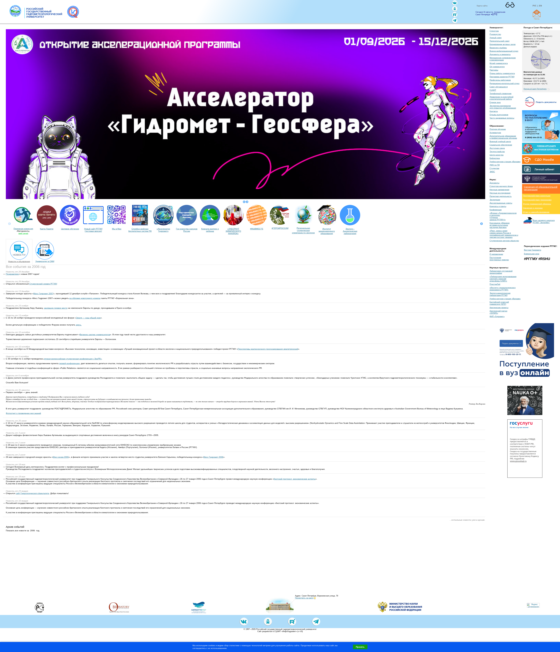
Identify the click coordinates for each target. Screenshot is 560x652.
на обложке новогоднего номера (84, 298)
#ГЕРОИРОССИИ (280, 228)
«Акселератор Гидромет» (163, 230)
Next (247, 202)
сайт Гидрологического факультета (32, 493)
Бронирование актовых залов (503, 44)
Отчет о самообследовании (536, 212)
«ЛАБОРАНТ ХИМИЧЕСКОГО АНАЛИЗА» (233, 231)
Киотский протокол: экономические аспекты (295, 479)
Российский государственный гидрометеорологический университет (286, 629)
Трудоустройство (497, 151)
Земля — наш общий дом (88, 318)
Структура (494, 31)
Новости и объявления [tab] (19, 261)
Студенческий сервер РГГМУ (43, 284)
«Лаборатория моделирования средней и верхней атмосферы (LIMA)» (503, 278)
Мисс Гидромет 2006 (213, 457)
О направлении (496, 254)
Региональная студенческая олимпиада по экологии (303, 230)
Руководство (495, 34)
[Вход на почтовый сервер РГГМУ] (537, 13)
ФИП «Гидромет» (497, 316)
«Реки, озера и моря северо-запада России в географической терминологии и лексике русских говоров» (504, 234)
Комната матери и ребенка (210, 230)
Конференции (496, 210)
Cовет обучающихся (499, 87)
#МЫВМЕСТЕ (256, 229)
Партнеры (494, 70)
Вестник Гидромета (532, 250)
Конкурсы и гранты (498, 206)
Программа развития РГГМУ (502, 77)
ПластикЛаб (495, 284)
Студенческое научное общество (504, 241)
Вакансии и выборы (498, 48)
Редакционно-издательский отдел (504, 83)
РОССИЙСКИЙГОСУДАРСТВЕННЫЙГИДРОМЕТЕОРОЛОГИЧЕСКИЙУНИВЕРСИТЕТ (44, 13)
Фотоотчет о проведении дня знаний (23, 413)
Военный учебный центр (500, 141)
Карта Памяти (46, 229)
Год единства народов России (186, 230)
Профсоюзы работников (500, 80)
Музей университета (499, 63)
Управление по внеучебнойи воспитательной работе (501, 98)
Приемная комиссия (23, 228)
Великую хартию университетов (95, 334)
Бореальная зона (531, 254)
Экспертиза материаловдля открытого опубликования (503, 107)
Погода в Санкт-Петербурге (535, 89)
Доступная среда (497, 148)
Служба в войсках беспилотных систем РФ (140, 230)
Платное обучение (498, 129)
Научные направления (499, 190)
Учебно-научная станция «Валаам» (505, 162)
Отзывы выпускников (499, 115)
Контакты (494, 111)
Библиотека (495, 158)
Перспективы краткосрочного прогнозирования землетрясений (268, 349)
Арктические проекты (499, 308)
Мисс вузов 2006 (61, 457)
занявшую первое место (55, 308)
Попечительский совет (500, 41)
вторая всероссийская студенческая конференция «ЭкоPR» (73, 359)
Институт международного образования (327, 231)
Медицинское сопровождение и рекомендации (503, 59)
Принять (360, 647)
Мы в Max (116, 229)
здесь (78, 325)
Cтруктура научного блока (501, 186)
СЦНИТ (493, 90)
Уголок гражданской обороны (537, 204)
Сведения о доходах (533, 208)
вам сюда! (23, 233)
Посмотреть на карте (304, 598)
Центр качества (496, 155)
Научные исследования (500, 193)
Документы (494, 183)
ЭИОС (492, 172)
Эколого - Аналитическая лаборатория (350, 231)
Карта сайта (482, 6)
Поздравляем (12, 274)
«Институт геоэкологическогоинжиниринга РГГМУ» (503, 289)
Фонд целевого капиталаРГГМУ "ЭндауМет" (544, 221)
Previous (244, 202)
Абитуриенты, (23, 230)
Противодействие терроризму (537, 200)
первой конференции (69, 363)
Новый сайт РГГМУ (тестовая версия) (93, 230)
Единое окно (495, 102)
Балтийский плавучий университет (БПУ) (499, 303)
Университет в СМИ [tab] (44, 261)
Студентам (494, 168)
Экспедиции (495, 200)
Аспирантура (495, 133)
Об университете (497, 67)
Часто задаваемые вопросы (502, 118)
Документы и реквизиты (500, 54)
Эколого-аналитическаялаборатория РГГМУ (500, 294)
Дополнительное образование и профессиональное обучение (503, 137)
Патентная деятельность (501, 196)
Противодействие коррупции (536, 196)
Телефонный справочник (500, 93)
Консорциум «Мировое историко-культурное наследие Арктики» (500, 225)
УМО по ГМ (495, 165)
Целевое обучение (70, 229)
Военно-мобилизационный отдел (504, 51)
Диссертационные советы (501, 203)
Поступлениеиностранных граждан (499, 259)
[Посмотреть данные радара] (541, 69)
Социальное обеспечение (501, 145)
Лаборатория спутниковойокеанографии (501, 272)
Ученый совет (496, 38)
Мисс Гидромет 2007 (43, 293)
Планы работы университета (502, 73)
